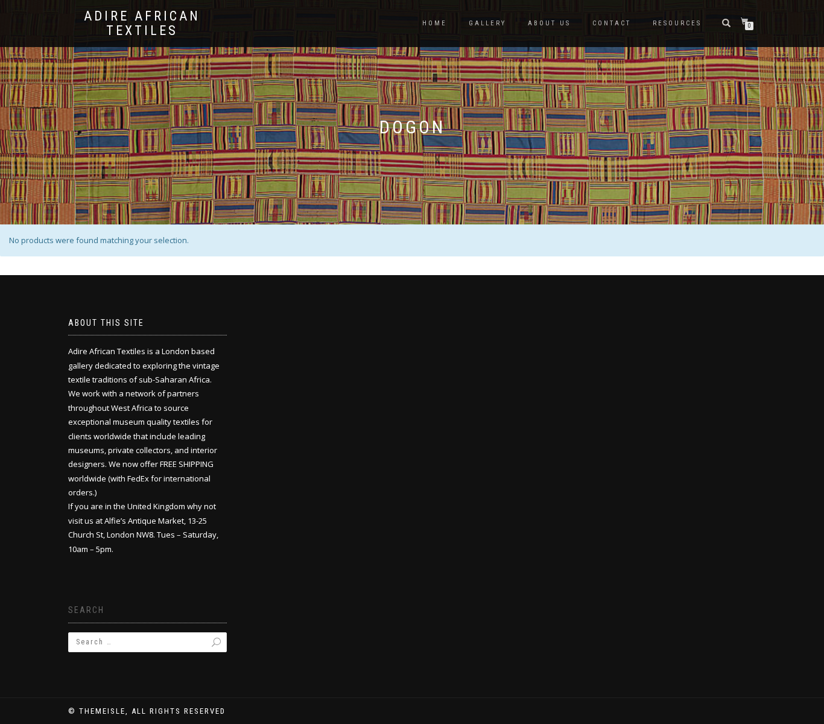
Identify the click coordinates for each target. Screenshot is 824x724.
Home (434, 23)
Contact (611, 23)
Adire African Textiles (142, 23)
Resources (677, 23)
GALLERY (487, 23)
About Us (549, 23)
